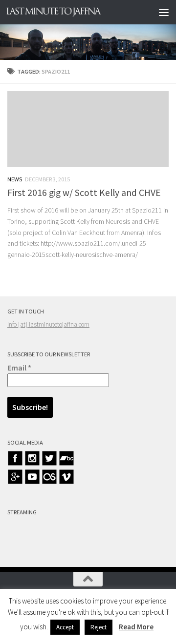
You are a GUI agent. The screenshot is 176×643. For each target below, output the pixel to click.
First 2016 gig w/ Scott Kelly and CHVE (84, 192)
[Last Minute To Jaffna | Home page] (69, 12)
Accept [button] (65, 627)
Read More (136, 626)
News (14, 179)
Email (19, 367)
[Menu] (164, 12)
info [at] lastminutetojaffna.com (48, 324)
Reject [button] (98, 627)
